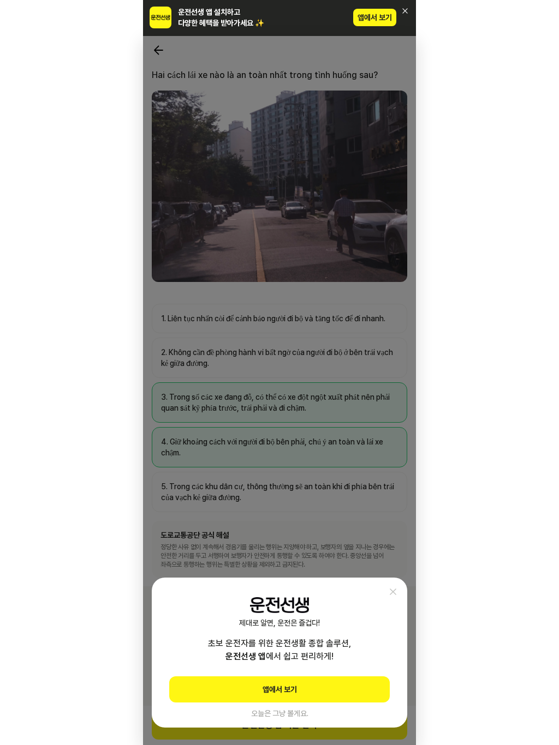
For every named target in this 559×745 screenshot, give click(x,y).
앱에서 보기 (375, 17)
